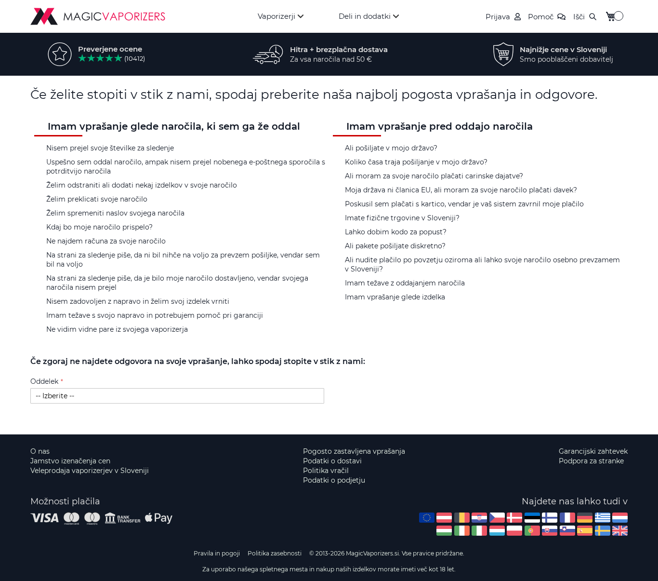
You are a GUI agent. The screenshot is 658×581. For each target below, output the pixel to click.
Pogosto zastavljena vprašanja (354, 451)
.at (444, 518)
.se (602, 531)
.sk (549, 531)
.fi (549, 518)
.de (584, 518)
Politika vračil (326, 470)
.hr (479, 518)
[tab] (179, 148)
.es (584, 531)
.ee (532, 518)
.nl (620, 518)
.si (567, 531)
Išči (579, 16)
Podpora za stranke (591, 461)
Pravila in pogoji (217, 553)
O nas (40, 451)
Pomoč (540, 16)
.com (426, 518)
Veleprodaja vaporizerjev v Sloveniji (89, 470)
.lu (497, 531)
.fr (567, 518)
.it (479, 531)
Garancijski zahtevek (593, 451)
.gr (602, 518)
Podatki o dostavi (332, 461)
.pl (514, 531)
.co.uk (620, 531)
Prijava (498, 16)
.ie (462, 531)
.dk (514, 518)
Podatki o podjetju (334, 480)
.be (462, 518)
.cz (497, 518)
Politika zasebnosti (275, 553)
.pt (532, 531)
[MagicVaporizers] (97, 16)
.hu (444, 531)
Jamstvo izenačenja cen (70, 461)
